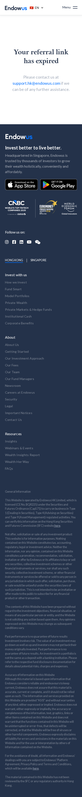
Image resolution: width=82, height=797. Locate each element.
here (57, 525)
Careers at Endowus (20, 392)
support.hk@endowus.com (36, 83)
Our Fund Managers (19, 379)
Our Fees (12, 365)
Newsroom (13, 385)
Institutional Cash (18, 316)
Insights (11, 441)
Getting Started (17, 351)
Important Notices (18, 413)
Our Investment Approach (24, 358)
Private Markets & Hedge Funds (28, 309)
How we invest (16, 282)
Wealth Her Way (17, 462)
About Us (12, 345)
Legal (9, 406)
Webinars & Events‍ (19, 448)
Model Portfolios (17, 296)
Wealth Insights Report (22, 455)
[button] (35, 7)
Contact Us (13, 420)
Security (11, 399)
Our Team (12, 372)
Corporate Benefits (19, 323)
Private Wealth (16, 303)
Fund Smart (13, 289)
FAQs (9, 468)
